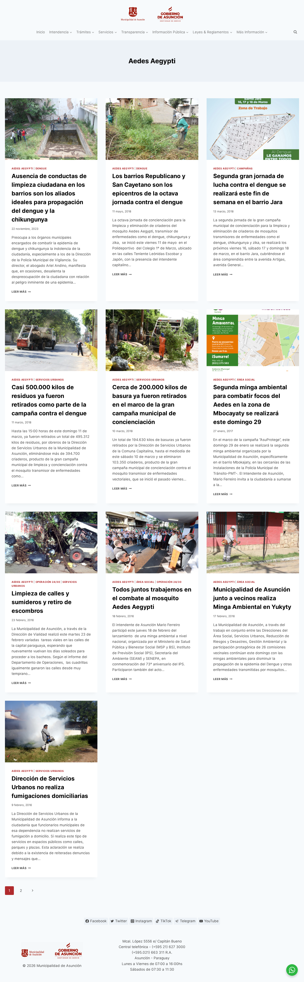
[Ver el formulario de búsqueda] (295, 32)
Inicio (40, 32)
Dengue (41, 168)
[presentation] (51, 129)
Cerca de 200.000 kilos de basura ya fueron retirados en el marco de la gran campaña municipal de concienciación (149, 404)
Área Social (246, 379)
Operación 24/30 (48, 581)
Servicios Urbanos (50, 379)
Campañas (245, 168)
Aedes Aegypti (22, 168)
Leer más (21, 291)
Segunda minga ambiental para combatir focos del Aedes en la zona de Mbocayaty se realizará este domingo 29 (250, 404)
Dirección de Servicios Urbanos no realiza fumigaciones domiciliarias (50, 787)
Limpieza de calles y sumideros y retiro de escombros (42, 602)
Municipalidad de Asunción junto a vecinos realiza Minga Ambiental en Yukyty (252, 598)
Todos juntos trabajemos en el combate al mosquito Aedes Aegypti (151, 598)
